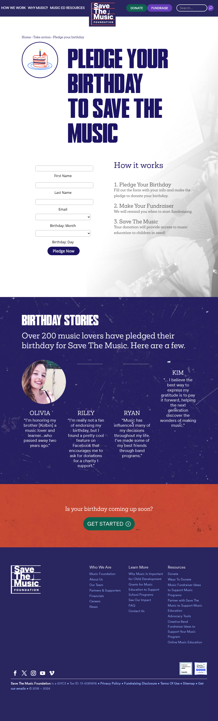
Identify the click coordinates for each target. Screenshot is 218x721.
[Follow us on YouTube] (42, 673)
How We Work (13, 8)
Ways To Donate (179, 579)
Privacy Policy (111, 683)
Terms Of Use (169, 683)
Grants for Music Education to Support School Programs (144, 590)
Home (26, 37)
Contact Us (137, 611)
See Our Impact (140, 600)
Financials (96, 596)
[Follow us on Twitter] (24, 673)
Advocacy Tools (179, 616)
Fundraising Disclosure (140, 683)
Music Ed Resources (67, 8)
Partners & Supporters (105, 590)
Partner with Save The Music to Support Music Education (185, 605)
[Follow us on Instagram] (33, 673)
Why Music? (38, 8)
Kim (178, 372)
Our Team (96, 585)
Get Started (105, 523)
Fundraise (159, 8)
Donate (137, 8)
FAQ (132, 605)
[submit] (210, 8)
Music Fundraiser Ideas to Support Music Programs (184, 590)
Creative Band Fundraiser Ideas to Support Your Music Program (182, 629)
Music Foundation (102, 574)
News (93, 607)
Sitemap (189, 683)
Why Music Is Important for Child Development (146, 576)
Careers (94, 601)
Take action (42, 37)
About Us (96, 579)
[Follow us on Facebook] (15, 673)
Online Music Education (185, 642)
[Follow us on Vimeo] (51, 673)
